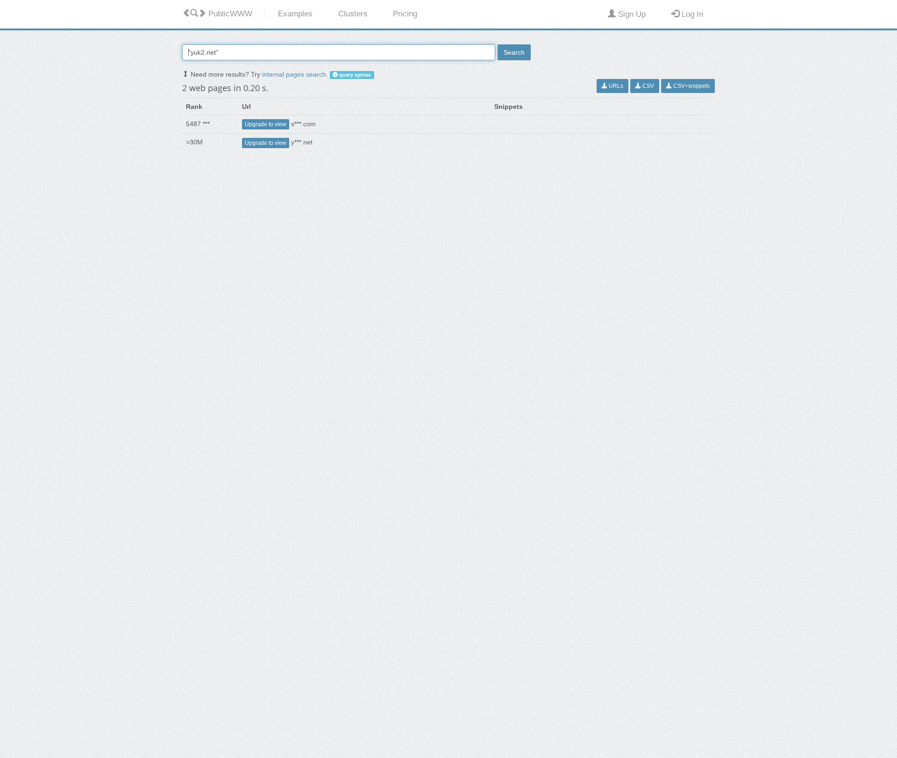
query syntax (354, 75)
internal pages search (294, 74)
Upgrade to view (265, 124)
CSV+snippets (691, 86)
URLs (615, 86)
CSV (647, 86)
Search (514, 52)
